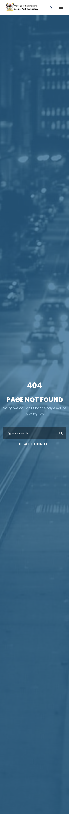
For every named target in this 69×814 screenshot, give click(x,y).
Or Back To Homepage (34, 444)
